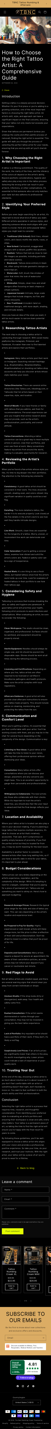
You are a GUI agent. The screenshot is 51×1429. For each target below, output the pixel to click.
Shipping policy (28, 1423)
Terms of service (43, 1423)
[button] (5, 12)
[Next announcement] (46, 3)
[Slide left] (20, 1301)
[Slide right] (31, 1301)
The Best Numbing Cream (24, 1420)
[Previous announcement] (4, 3)
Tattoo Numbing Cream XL (11, 1271)
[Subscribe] (43, 1338)
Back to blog (27, 1168)
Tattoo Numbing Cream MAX (33, 1271)
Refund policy (15, 1423)
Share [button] (6, 90)
